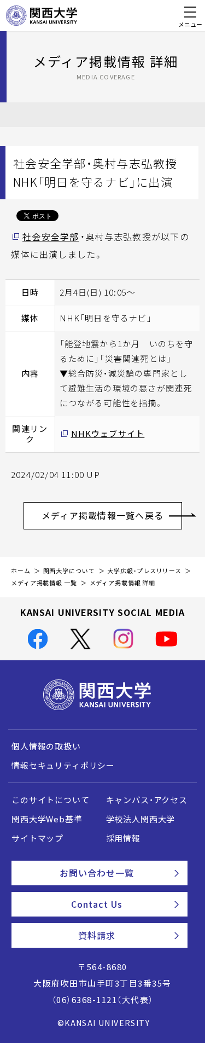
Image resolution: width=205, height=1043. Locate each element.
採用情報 (123, 838)
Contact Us (96, 904)
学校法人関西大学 (140, 819)
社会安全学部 (50, 236)
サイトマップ (37, 838)
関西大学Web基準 (47, 819)
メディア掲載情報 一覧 (44, 582)
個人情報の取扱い (46, 746)
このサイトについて (50, 800)
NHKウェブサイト (108, 434)
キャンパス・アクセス (147, 800)
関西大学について (69, 570)
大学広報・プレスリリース (144, 570)
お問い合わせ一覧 (97, 872)
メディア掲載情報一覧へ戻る (103, 515)
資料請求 (96, 935)
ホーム (21, 570)
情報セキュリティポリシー (63, 765)
